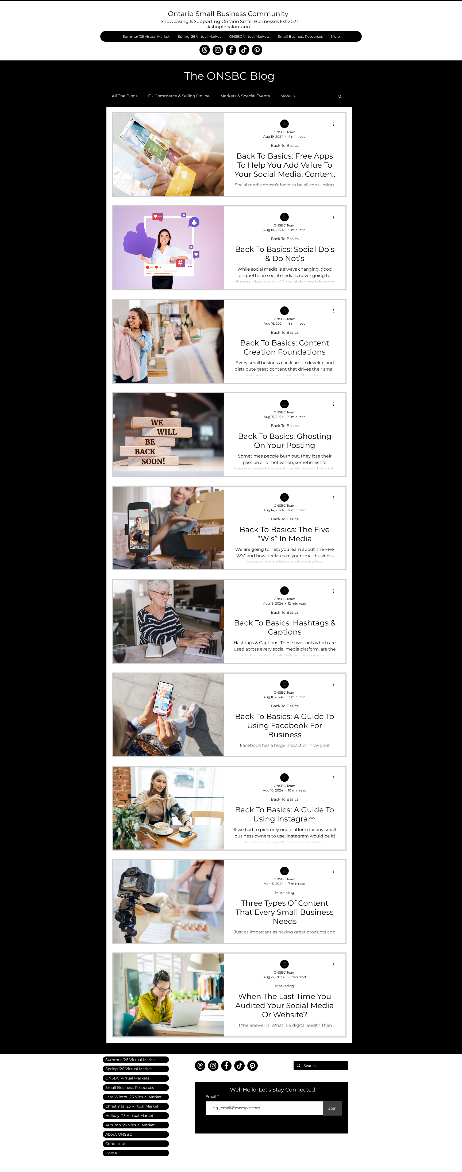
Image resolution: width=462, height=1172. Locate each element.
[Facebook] (231, 50)
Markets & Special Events (245, 96)
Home (111, 1153)
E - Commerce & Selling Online (179, 96)
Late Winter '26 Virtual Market (133, 1096)
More (285, 96)
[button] (339, 96)
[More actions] (335, 124)
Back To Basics (285, 145)
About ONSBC (118, 1134)
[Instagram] (218, 50)
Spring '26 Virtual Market (128, 1068)
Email (211, 1096)
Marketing (284, 892)
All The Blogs (124, 96)
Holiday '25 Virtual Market (129, 1115)
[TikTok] (244, 50)
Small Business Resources (129, 1087)
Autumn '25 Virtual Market (130, 1125)
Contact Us (115, 1143)
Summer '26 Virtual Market (130, 1059)
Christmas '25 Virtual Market (132, 1106)
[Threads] (204, 50)
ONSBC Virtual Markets (127, 1078)
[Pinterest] (257, 50)
